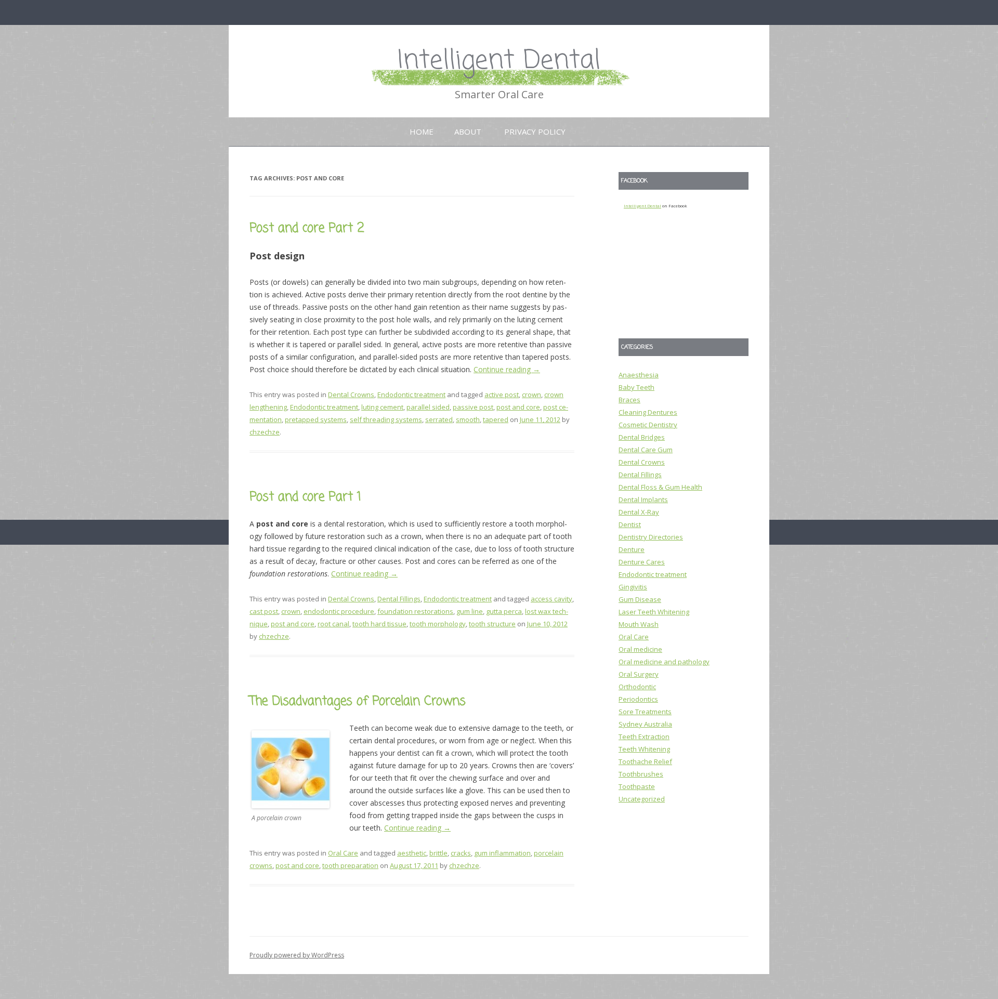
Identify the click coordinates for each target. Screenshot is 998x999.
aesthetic (411, 853)
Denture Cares (642, 562)
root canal (333, 623)
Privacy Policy (535, 131)
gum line (469, 611)
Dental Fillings (399, 598)
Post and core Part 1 (305, 497)
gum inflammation (502, 853)
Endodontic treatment (411, 394)
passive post (473, 407)
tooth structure (492, 623)
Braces (629, 399)
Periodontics (638, 699)
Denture (632, 549)
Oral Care (343, 853)
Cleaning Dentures (648, 412)
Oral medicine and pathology (664, 661)
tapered (495, 419)
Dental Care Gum (646, 449)
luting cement (382, 407)
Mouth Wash (639, 624)
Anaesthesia (639, 374)
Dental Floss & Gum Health (660, 487)
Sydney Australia (645, 724)
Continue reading (507, 369)
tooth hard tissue (379, 623)
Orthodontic (637, 686)
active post (501, 394)
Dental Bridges (642, 437)
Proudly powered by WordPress (297, 955)
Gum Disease (640, 599)
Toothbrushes (641, 774)
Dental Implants (643, 499)
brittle (438, 853)
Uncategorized (642, 799)
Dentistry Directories (651, 537)
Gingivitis (633, 586)
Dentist (630, 524)
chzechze (265, 432)
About (467, 131)
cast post (264, 611)
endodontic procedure (339, 611)
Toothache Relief (645, 761)
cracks (461, 853)
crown (531, 394)
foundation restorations (415, 611)
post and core (518, 407)
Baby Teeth (636, 387)
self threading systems (386, 419)
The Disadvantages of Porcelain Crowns (358, 701)
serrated (439, 419)
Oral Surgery (639, 674)
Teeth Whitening (644, 749)
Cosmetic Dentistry (648, 424)
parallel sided (428, 407)
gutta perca (504, 611)
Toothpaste (637, 786)
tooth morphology (438, 623)
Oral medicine (640, 649)
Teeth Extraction (644, 736)
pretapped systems (316, 419)
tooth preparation (350, 865)
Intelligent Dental (499, 61)
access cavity (551, 598)
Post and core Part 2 (307, 228)
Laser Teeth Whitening (654, 611)
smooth (468, 419)
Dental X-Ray (639, 512)
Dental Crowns (351, 394)
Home (422, 131)
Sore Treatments (645, 711)
